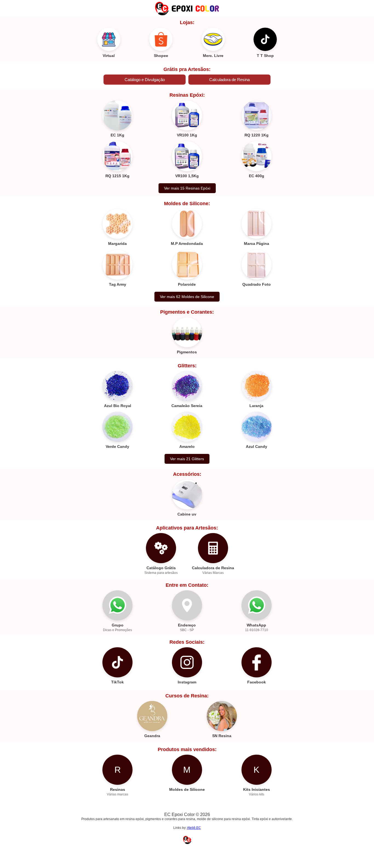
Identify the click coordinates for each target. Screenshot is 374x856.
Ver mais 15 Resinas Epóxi (187, 188)
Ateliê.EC (194, 828)
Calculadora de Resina (229, 79)
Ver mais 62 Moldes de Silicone (187, 296)
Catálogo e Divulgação (145, 79)
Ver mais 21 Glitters (187, 459)
